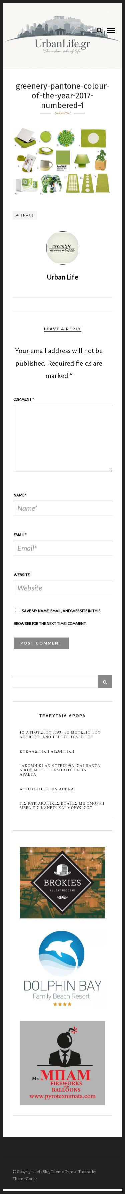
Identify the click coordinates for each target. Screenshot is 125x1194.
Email (20, 535)
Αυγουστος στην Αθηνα (47, 789)
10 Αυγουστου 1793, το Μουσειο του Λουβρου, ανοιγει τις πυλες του (60, 734)
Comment (24, 399)
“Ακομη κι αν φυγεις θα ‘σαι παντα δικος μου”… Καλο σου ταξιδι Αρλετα (60, 770)
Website (22, 575)
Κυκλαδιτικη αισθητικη (47, 751)
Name (20, 495)
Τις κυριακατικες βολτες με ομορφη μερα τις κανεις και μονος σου (62, 805)
